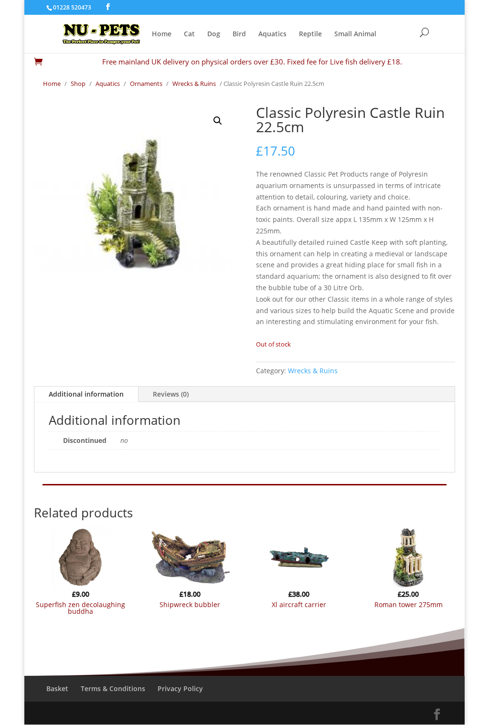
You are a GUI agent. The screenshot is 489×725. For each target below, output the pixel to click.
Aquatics (272, 34)
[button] (217, 120)
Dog (213, 34)
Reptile (310, 34)
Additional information (86, 394)
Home (161, 34)
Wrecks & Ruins (194, 83)
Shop (78, 83)
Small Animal (355, 34)
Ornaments (146, 83)
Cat (189, 34)
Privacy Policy (180, 688)
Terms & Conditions (113, 688)
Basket (57, 688)
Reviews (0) (171, 394)
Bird (239, 34)
